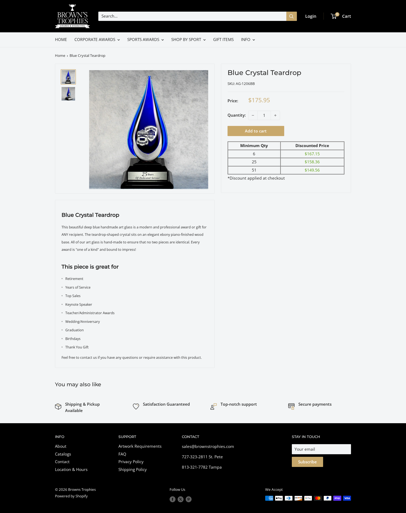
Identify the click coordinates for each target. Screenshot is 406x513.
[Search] (291, 16)
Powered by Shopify (71, 496)
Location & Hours (71, 469)
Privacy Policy (131, 461)
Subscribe (307, 462)
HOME (61, 39)
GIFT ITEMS (223, 39)
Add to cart (256, 131)
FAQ (122, 454)
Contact (62, 461)
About (60, 446)
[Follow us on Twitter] (181, 499)
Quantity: (237, 115)
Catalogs (63, 454)
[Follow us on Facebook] (173, 499)
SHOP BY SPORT (186, 39)
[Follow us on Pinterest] (189, 499)
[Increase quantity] (275, 115)
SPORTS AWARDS (143, 39)
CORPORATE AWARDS (94, 39)
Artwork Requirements (140, 446)
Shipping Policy (132, 469)
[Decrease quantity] (252, 115)
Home (60, 55)
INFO (245, 39)
